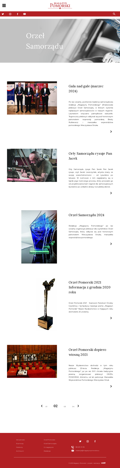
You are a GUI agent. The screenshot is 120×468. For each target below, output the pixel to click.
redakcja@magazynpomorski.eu (87, 450)
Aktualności (20, 440)
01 (46, 406)
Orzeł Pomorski (49, 440)
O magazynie (49, 447)
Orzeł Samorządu (50, 443)
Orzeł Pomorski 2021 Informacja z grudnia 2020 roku (90, 287)
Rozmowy (20, 443)
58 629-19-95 (80, 447)
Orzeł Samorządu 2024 (86, 215)
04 (73, 406)
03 (65, 406)
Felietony (19, 447)
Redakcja (47, 451)
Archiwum (20, 451)
